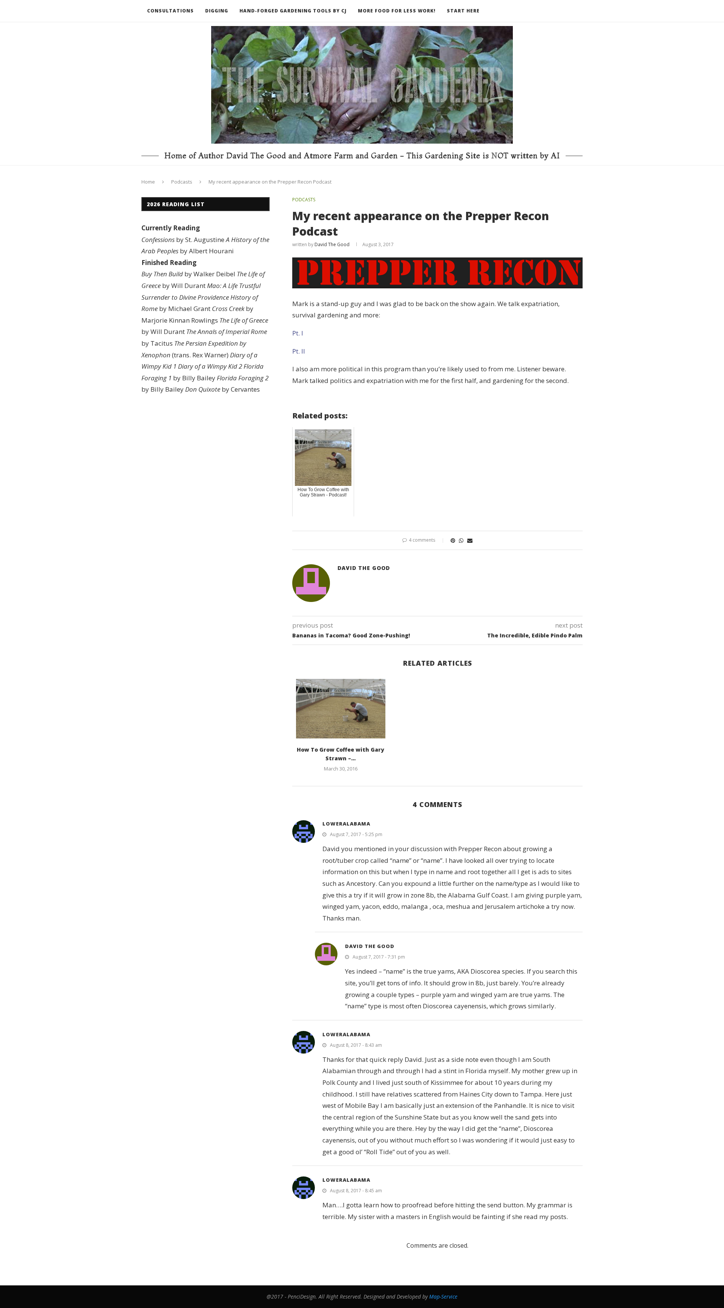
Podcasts (181, 181)
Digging (216, 11)
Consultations (170, 11)
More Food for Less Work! (397, 11)
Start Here (463, 11)
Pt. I (297, 333)
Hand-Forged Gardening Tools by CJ (293, 11)
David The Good (332, 244)
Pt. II (298, 351)
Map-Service (443, 1296)
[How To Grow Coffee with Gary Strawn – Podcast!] (340, 708)
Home (148, 181)
